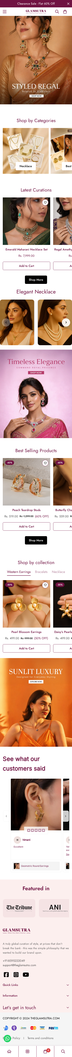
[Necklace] (26, 151)
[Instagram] (16, 974)
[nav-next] (65, 816)
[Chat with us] (7, 1038)
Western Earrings (19, 571)
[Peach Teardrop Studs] (26, 482)
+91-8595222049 (14, 961)
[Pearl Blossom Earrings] (26, 604)
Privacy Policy (11, 1038)
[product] (9, 1051)
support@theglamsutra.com (19, 965)
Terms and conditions (40, 1038)
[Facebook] (6, 974)
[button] (65, 11)
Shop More (36, 280)
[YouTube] (25, 974)
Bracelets (41, 571)
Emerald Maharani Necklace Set (26, 249)
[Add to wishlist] (45, 202)
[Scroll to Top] (65, 1037)
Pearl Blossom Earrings (26, 632)
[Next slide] (66, 322)
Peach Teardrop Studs (26, 510)
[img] (36, 830)
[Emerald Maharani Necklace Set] (26, 221)
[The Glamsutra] (36, 11)
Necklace (26, 166)
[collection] (27, 1051)
